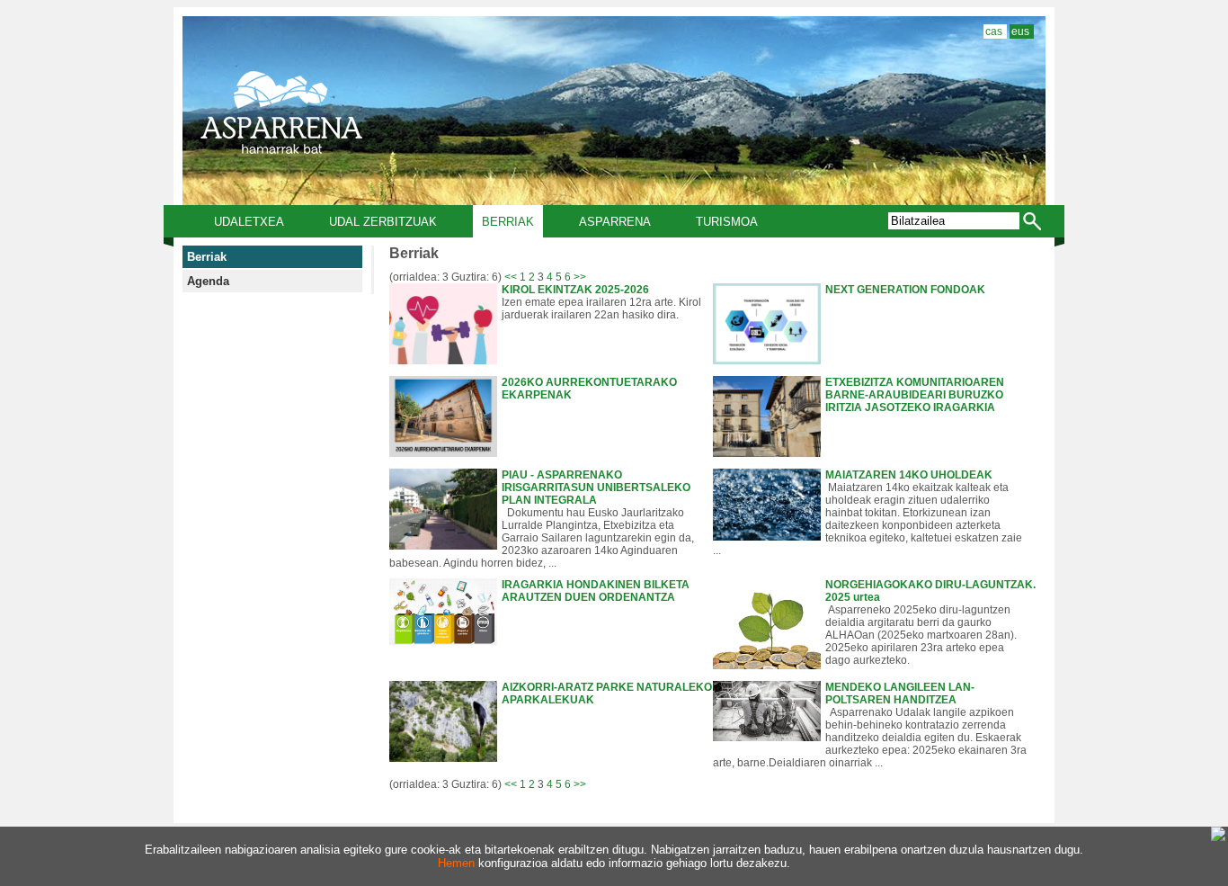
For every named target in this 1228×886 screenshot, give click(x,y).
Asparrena (615, 221)
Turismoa (727, 221)
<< (510, 277)
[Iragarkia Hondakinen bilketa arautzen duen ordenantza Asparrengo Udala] (443, 641)
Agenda (208, 281)
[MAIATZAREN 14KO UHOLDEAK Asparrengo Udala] (767, 537)
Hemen (456, 863)
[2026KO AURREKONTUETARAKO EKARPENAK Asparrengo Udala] (443, 453)
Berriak (508, 221)
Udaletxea (249, 221)
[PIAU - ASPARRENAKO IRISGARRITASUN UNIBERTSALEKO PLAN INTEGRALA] (443, 546)
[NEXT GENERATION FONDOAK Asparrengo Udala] (767, 360)
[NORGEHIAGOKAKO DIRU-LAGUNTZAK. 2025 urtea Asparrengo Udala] (767, 665)
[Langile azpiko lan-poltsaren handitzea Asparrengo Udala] (767, 737)
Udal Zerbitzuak (383, 221)
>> (580, 277)
